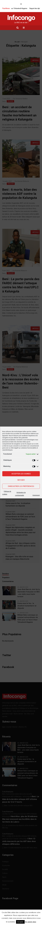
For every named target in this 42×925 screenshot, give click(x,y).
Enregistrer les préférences (21, 486)
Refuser (21, 480)
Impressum (36, 495)
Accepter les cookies (21, 474)
